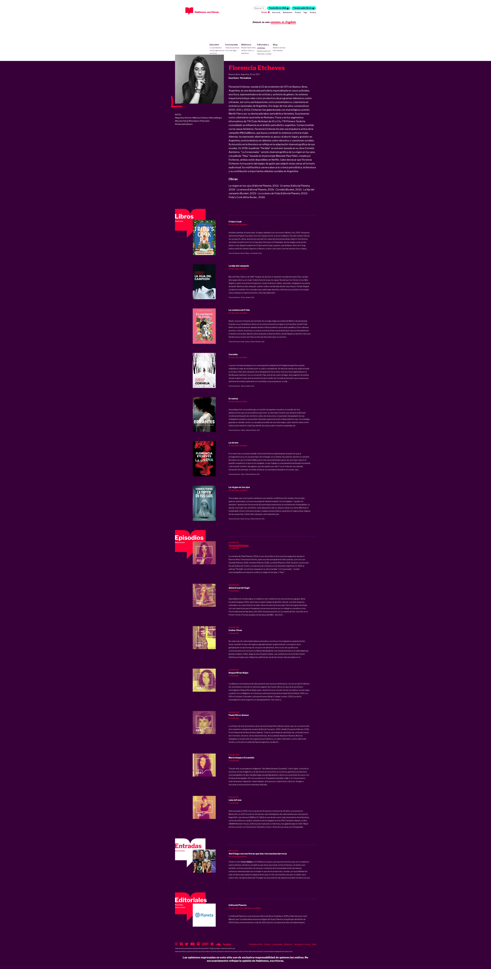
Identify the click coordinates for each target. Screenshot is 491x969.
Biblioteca (248, 49)
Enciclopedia (232, 47)
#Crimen (188, 118)
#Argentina (179, 118)
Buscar (258, 8)
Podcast (267, 944)
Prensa (298, 12)
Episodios (217, 49)
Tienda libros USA (277, 8)
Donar (264, 12)
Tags (305, 12)
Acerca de (276, 12)
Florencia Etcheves (234, 253)
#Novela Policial (181, 121)
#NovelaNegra (215, 118)
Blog (279, 47)
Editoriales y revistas (264, 49)
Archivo (313, 12)
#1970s (178, 114)
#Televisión (205, 121)
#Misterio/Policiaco (200, 118)
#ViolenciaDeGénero (184, 124)
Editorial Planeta (255, 341)
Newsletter (287, 12)
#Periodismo (194, 121)
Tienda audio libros (302, 8)
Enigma (218, 948)
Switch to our (274, 22)
